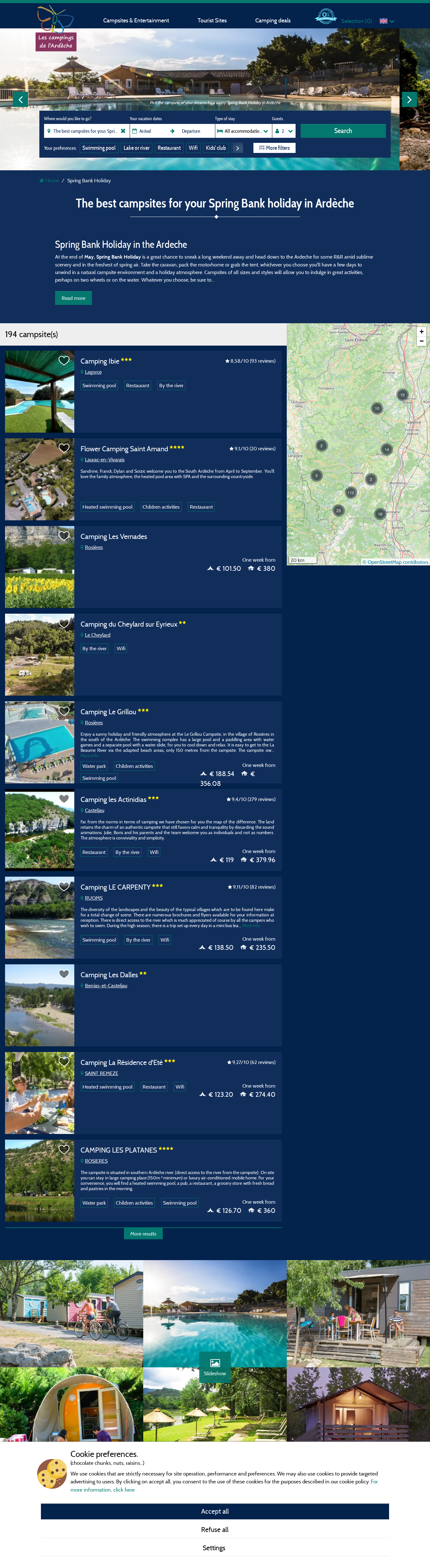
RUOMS (94, 898)
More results (143, 1233)
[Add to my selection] (64, 360)
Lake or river (137, 147)
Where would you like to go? (67, 118)
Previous (20, 99)
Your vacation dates (146, 118)
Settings (215, 1548)
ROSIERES (96, 1161)
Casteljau (94, 810)
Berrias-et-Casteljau (106, 985)
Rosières (94, 547)
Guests (277, 118)
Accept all (215, 1511)
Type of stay (225, 118)
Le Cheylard (97, 635)
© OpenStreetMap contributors (395, 562)
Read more (73, 298)
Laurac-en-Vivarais (105, 459)
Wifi (193, 147)
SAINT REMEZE (101, 1073)
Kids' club (216, 147)
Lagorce (93, 372)
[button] (380, 514)
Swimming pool (99, 147)
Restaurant (169, 147)
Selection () (356, 21)
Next (409, 99)
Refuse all (215, 1529)
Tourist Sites (212, 20)
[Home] (56, 17)
